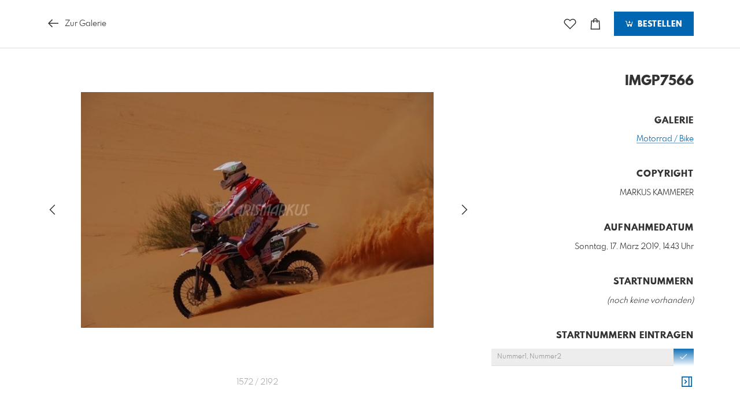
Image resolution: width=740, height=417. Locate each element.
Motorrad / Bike (665, 139)
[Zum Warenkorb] (595, 24)
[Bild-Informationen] (687, 382)
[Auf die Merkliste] (570, 24)
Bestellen (658, 24)
